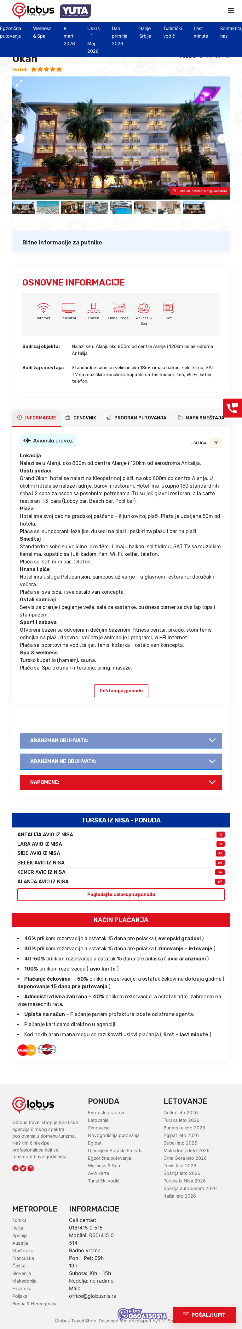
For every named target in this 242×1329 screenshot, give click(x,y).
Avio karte (98, 1173)
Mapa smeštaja (204, 418)
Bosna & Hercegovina (35, 1303)
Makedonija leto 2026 (187, 1150)
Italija (17, 1227)
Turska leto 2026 (181, 1120)
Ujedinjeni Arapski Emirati (114, 1150)
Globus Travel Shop (75, 1320)
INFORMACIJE (40, 418)
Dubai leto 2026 (180, 1143)
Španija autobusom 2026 (190, 1188)
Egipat (94, 1143)
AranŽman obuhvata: (59, 740)
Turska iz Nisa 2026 (185, 1180)
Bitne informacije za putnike (62, 242)
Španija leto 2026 (182, 1173)
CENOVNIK (84, 418)
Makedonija (24, 1281)
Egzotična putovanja (109, 1158)
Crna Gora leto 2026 (185, 1158)
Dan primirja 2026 (119, 36)
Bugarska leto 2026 (184, 1127)
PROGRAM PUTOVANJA (139, 418)
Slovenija (21, 1273)
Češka (19, 1265)
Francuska (23, 1258)
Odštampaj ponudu (121, 691)
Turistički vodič (103, 1180)
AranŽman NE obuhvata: (63, 761)
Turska (19, 1220)
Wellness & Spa (104, 1165)
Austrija (20, 1243)
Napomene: (44, 782)
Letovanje (98, 1120)
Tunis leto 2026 (180, 1165)
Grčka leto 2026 (181, 1112)
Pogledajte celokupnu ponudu (121, 894)
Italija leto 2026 (180, 1196)
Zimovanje (99, 1127)
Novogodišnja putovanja (114, 1135)
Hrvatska (22, 1288)
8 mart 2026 (69, 36)
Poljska (19, 1296)
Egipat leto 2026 (181, 1135)
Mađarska (22, 1250)
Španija (19, 1235)
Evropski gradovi (106, 1112)
